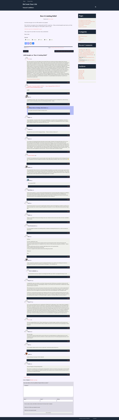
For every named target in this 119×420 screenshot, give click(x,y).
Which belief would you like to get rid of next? (63, 51)
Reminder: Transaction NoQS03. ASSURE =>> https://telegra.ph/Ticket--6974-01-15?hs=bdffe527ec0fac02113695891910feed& (86, 53)
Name (25, 399)
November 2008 (81, 78)
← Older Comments (26, 377)
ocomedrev (95, 418)
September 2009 (81, 72)
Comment (26, 385)
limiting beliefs (62, 47)
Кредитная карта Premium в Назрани (33, 79)
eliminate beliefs (56, 47)
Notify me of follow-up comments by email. (32, 407)
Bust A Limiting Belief (87, 50)
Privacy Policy (30, 1)
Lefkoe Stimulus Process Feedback (85, 22)
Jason (80, 50)
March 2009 (81, 75)
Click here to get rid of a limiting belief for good (33, 29)
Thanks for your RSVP (83, 26)
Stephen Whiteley (31, 155)
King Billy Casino (82, 49)
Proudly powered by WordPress (84, 418)
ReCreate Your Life (30, 4)
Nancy (29, 319)
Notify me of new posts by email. (30, 410)
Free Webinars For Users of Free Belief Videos (87, 21)
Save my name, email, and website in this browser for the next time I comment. (38, 403)
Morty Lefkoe (50, 19)
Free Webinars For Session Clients (85, 20)
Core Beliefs (52, 47)
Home (24, 1)
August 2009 (81, 73)
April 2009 (80, 74)
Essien (31, 380)
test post (26, 51)
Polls (79, 37)
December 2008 (81, 77)
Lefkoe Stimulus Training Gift (84, 24)
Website (58, 399)
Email (41, 399)
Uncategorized (81, 38)
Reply (68, 82)
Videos (28, 47)
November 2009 (81, 70)
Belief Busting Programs (83, 36)
